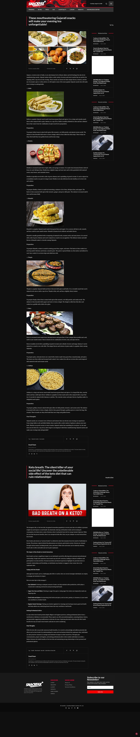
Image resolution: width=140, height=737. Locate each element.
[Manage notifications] (136, 734)
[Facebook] (66, 68)
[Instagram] (32, 453)
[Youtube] (78, 708)
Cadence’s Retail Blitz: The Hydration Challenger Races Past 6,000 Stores (101, 39)
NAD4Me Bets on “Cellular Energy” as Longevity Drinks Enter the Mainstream (101, 81)
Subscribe (100, 692)
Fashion (95, 95)
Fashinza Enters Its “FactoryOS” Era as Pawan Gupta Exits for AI (101, 91)
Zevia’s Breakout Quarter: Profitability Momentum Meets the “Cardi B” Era (102, 49)
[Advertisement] (103, 65)
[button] (106, 3)
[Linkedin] (34, 453)
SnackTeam (32, 445)
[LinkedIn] (69, 708)
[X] (70, 68)
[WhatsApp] (76, 68)
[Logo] (56, 3)
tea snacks (41, 439)
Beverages (95, 43)
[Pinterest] (73, 68)
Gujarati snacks (35, 439)
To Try (111, 25)
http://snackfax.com (32, 447)
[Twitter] (75, 708)
